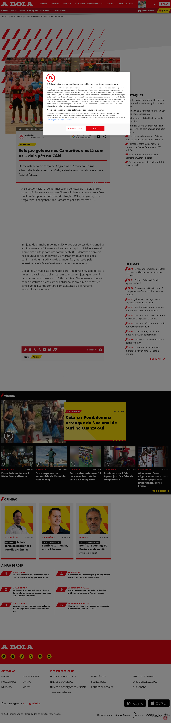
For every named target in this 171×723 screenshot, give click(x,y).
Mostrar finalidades (75, 128)
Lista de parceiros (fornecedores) (59, 120)
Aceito (95, 128)
